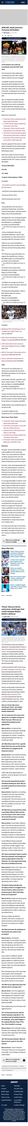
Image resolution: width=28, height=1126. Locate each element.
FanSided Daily (18, 1091)
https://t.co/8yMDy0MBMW (15, 384)
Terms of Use (5, 1097)
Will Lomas (6, 32)
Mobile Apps (5, 1091)
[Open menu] (2, 2)
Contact (3, 1088)
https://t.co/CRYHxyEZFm (16, 258)
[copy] (11, 35)
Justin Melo (6, 616)
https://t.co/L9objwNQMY (9, 298)
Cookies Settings (19, 1105)
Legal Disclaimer (6, 1100)
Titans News (9, 1074)
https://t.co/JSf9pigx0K (13, 222)
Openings (17, 1086)
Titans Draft (9, 595)
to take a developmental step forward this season (14, 649)
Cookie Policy (18, 1097)
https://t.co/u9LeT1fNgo (9, 272)
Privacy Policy (18, 1094)
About (3, 1086)
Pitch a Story (5, 1094)
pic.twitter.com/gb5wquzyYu (10, 386)
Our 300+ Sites (18, 1088)
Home (3, 595)
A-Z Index (4, 1105)
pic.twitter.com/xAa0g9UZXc (10, 300)
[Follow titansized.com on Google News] (24, 541)
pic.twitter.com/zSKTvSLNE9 (10, 224)
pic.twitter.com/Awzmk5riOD (10, 275)
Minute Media (10, 1109)
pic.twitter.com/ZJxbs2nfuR (10, 261)
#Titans (6, 254)
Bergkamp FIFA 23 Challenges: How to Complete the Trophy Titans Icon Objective (13, 331)
